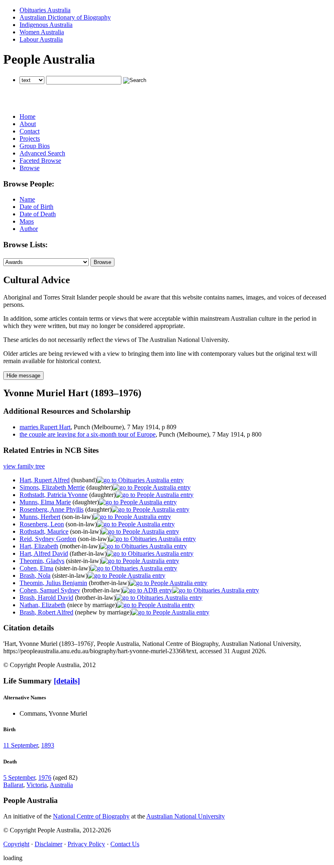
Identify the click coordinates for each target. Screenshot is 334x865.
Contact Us (124, 844)
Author (29, 228)
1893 (47, 745)
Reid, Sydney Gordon (48, 538)
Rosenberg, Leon (42, 524)
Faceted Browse (40, 160)
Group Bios (35, 145)
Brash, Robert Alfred (46, 612)
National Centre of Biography (91, 816)
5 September (19, 777)
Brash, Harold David (46, 597)
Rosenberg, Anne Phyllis (52, 509)
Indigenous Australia (46, 24)
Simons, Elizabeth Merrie (52, 487)
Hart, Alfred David (44, 553)
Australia (61, 784)
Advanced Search (42, 153)
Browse (30, 167)
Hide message (23, 376)
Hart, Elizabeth (39, 546)
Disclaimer (48, 844)
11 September (20, 745)
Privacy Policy (86, 844)
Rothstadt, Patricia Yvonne (54, 494)
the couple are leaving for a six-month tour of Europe (88, 434)
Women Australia (42, 32)
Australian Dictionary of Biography (65, 17)
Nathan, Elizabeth (43, 604)
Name (27, 199)
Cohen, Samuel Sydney (50, 590)
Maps (27, 221)
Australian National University (185, 816)
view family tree (24, 466)
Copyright (16, 844)
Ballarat (13, 784)
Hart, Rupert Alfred (45, 480)
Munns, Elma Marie (45, 502)
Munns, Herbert (40, 516)
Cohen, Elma (36, 568)
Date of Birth (36, 206)
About (28, 123)
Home (27, 116)
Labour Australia (41, 39)
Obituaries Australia (45, 10)
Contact (30, 131)
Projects (30, 138)
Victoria (36, 784)
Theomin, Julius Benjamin (53, 582)
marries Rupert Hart (45, 427)
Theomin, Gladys (42, 560)
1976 (44, 777)
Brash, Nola (35, 575)
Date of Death (38, 214)
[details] (67, 680)
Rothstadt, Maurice (44, 531)
